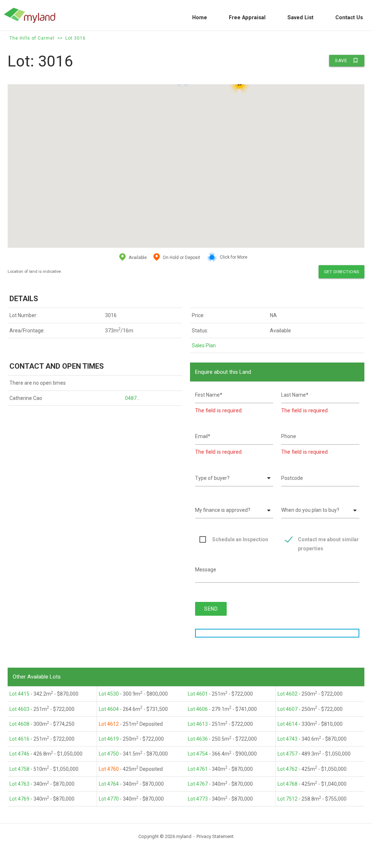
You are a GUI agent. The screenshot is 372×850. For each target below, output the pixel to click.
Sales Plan (204, 345)
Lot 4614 (288, 724)
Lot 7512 (288, 799)
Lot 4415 (19, 694)
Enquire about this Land (223, 372)
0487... (132, 398)
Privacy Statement (215, 836)
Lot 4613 (198, 724)
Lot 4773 (198, 799)
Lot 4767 (198, 784)
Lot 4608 (19, 724)
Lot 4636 (198, 739)
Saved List (300, 18)
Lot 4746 (19, 754)
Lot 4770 (109, 799)
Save (347, 60)
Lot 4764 (109, 784)
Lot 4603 (19, 709)
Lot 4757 (288, 754)
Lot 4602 (288, 694)
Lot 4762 (288, 769)
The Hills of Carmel (31, 38)
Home (199, 18)
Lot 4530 (109, 694)
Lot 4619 (109, 739)
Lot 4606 (198, 709)
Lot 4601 (198, 694)
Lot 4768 (288, 784)
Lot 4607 (288, 709)
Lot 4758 (19, 769)
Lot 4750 (109, 754)
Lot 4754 (198, 754)
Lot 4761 (198, 769)
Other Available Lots (37, 676)
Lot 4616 (19, 739)
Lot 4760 (109, 769)
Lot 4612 (109, 724)
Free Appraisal (247, 18)
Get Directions (341, 271)
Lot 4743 (288, 739)
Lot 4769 (19, 799)
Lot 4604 (109, 709)
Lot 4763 (19, 784)
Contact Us (349, 18)
